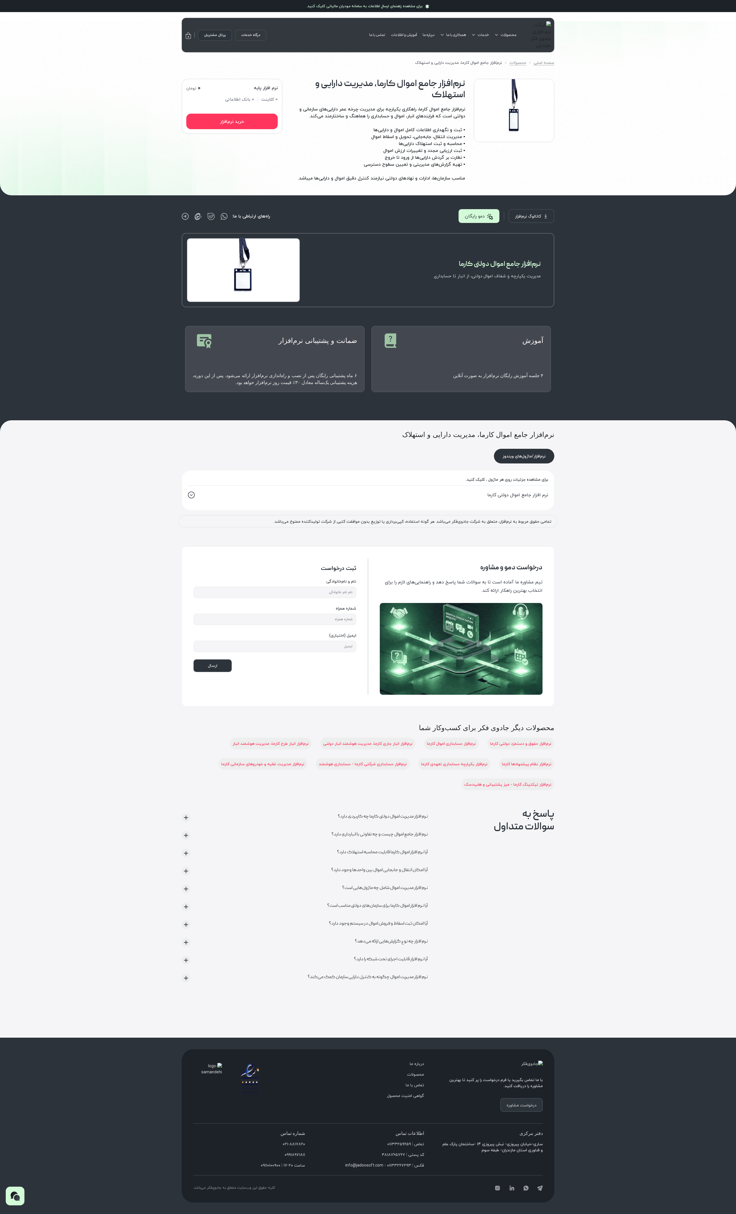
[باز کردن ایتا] (198, 216)
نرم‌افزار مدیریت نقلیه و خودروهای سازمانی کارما (262, 764)
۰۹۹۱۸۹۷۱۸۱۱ (295, 1154)
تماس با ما (377, 35)
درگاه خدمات (250, 35)
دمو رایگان (475, 216)
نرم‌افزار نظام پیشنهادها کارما (526, 764)
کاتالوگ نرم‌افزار (528, 216)
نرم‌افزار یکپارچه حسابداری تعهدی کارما (454, 764)
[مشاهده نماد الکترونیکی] (250, 1078)
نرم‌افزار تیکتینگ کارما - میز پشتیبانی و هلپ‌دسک (507, 784)
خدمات (483, 35)
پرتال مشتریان (215, 35)
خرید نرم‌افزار (232, 121)
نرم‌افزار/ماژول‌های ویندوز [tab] (524, 456)
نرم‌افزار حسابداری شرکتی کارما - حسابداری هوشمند (363, 764)
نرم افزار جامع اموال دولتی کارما (517, 495)
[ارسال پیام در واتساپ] (224, 216)
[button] (15, 1196)
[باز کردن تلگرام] (185, 216)
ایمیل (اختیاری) (342, 635)
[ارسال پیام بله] (211, 216)
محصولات (508, 35)
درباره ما (429, 35)
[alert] (368, 6)
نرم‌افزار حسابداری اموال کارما (451, 743)
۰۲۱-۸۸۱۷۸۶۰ (294, 1144)
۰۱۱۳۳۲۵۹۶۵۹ (399, 1144)
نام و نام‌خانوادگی (341, 581)
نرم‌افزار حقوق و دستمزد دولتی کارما (520, 743)
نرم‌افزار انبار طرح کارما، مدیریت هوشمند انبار (271, 743)
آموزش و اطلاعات (404, 35)
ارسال (212, 665)
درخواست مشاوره (521, 1105)
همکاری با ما (456, 35)
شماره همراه (346, 608)
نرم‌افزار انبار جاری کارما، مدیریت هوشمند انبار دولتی (368, 743)
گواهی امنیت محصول (405, 1095)
